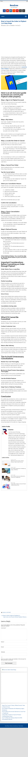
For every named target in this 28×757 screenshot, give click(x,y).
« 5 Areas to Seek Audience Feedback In (10, 615)
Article (9, 488)
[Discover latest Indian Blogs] (9, 669)
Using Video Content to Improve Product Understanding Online (18, 484)
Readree (14, 5)
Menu (1, 1)
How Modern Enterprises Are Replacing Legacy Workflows (18, 469)
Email (2, 646)
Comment (3, 628)
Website (3, 652)
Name (3, 641)
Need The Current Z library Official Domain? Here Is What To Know (17, 461)
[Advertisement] (14, 41)
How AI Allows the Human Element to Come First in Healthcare (18, 477)
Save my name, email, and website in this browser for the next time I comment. (13, 660)
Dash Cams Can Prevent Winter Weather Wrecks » (15, 617)
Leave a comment (7, 612)
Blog (9, 465)
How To (18, 25)
